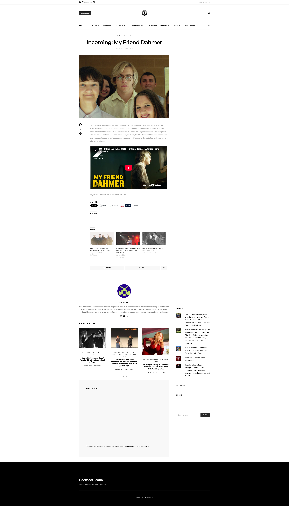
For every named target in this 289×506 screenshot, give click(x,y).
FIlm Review (127, 354)
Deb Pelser (88, 366)
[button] (209, 25)
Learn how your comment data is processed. (133, 446)
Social (179, 395)
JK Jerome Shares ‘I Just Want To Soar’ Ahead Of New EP (171, 54)
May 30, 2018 (119, 49)
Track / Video (120, 25)
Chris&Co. (149, 497)
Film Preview (126, 35)
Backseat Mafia (91, 480)
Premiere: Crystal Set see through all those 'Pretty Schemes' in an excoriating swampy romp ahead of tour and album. (197, 370)
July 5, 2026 (97, 366)
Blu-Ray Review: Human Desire (152, 248)
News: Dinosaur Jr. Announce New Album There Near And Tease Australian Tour (196, 350)
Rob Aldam (129, 49)
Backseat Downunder (87, 352)
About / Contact (204, 2)
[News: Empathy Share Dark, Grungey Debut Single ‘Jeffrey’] (102, 238)
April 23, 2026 (160, 372)
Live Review (152, 25)
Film (118, 35)
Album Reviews (136, 25)
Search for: (180, 411)
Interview (164, 25)
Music (103, 352)
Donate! (176, 25)
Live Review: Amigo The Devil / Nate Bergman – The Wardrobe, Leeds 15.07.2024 (128, 250)
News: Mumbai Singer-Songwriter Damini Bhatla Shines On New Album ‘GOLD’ (145, 55)
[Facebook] (80, 2)
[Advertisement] (195, 440)
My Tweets (180, 386)
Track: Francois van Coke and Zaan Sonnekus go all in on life (120, 54)
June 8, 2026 (129, 369)
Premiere (107, 25)
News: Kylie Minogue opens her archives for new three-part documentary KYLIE (155, 367)
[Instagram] (94, 2)
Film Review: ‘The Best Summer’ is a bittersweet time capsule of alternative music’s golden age (124, 363)
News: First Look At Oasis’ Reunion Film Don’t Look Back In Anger (92, 360)
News (94, 25)
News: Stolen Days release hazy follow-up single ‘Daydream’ (196, 54)
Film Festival (116, 354)
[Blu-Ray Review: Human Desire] (154, 238)
